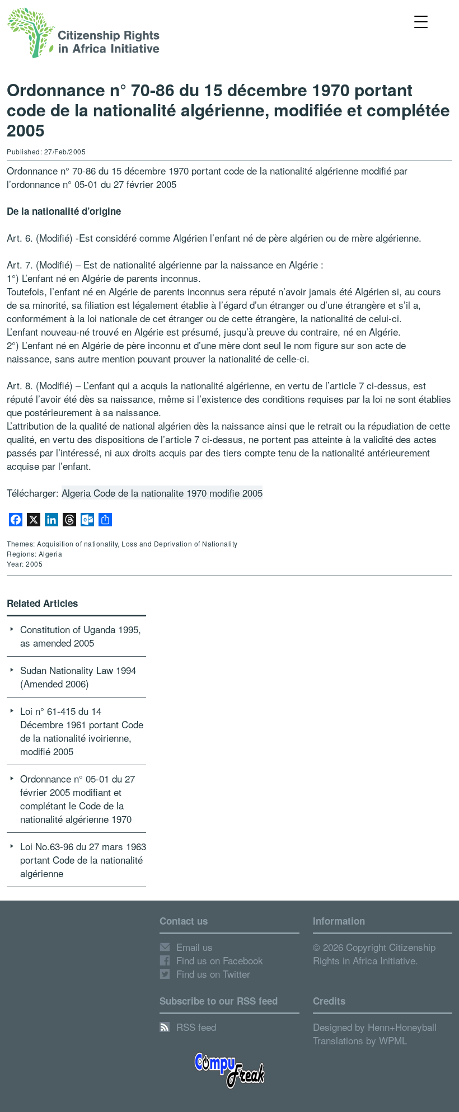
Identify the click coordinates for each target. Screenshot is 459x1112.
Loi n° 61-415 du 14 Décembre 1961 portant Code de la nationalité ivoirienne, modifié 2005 (81, 731)
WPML (393, 1040)
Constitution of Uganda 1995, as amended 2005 (80, 635)
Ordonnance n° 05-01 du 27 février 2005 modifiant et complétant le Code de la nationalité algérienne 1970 (77, 798)
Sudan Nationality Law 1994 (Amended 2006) (78, 676)
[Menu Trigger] (420, 21)
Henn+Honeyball (402, 1027)
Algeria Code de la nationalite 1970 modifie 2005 (162, 493)
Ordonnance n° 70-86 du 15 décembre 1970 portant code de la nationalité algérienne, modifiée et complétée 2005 (228, 109)
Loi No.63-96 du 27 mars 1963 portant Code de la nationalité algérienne (83, 859)
